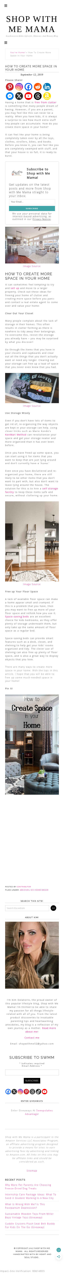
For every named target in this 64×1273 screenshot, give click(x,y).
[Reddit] (37, 86)
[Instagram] (19, 86)
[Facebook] (28, 86)
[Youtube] (28, 96)
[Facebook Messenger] (9, 96)
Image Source (32, 266)
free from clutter (46, 102)
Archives (25, 890)
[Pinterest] (9, 86)
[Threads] (37, 96)
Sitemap (32, 1170)
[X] (19, 96)
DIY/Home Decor (39, 890)
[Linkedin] (47, 86)
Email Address (32, 1066)
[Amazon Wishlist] (47, 96)
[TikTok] (38, 1091)
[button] (5, 42)
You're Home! (17, 52)
